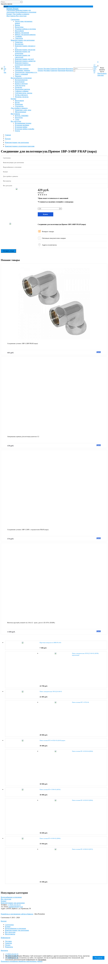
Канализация (19, 82)
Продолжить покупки (102, 74)
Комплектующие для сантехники (23, 40)
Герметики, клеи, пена (23, 110)
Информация (5, 938)
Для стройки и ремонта (20, 14)
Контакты (4, 950)
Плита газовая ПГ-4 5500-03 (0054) (50, 789)
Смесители (19, 38)
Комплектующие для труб (24, 59)
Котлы (17, 102)
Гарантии (8, 943)
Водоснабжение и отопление (25, 12)
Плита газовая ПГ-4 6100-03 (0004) (82, 800)
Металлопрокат (20, 112)
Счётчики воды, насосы (23, 93)
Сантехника (11, 10)
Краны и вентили (21, 83)
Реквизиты (9, 947)
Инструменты (10, 934)
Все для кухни (21, 16)
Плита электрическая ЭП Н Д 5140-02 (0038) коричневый (85, 654)
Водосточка (19, 27)
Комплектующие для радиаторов (22, 52)
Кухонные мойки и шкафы (24, 129)
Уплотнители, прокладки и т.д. (26, 72)
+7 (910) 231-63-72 (95, 68)
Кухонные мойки (21, 127)
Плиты (17, 131)
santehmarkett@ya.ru (15, 907)
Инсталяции (19, 31)
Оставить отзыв (8, 251)
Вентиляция (19, 100)
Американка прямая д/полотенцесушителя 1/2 (23, 436)
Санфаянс (18, 36)
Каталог (4, 921)
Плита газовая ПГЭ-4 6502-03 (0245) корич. (52, 740)
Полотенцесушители (22, 89)
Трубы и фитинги (21, 95)
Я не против (98, 958)
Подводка (18, 87)
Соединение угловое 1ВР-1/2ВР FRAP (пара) (22, 343)
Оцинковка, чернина (22, 70)
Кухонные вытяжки (22, 125)
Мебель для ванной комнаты (25, 34)
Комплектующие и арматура (25, 61)
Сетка (17, 119)
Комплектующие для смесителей (22, 56)
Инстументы (11, 16)
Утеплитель (19, 106)
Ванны (17, 25)
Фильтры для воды (21, 97)
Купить (45, 214)
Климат (9, 14)
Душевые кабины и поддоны (25, 29)
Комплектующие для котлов (25, 50)
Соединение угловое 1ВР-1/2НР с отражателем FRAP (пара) (28, 529)
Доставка (8, 941)
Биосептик (19, 117)
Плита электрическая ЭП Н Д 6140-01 (51, 691)
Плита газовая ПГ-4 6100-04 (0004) (82, 751)
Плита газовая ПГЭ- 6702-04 (80, 702)
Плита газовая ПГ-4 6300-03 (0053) (82, 849)
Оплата (7, 945)
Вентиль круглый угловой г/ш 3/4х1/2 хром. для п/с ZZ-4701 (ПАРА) (31, 622)
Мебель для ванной (22, 33)
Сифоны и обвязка (21, 91)
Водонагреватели (21, 80)
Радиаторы (19, 104)
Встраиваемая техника (23, 123)
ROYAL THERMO (21, 116)
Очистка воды (20, 85)
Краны (17, 66)
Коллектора (19, 44)
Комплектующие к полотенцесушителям (22, 64)
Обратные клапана (21, 68)
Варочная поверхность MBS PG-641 (50, 642)
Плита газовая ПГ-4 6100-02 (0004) (50, 838)
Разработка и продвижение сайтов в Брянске (17, 914)
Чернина (18, 76)
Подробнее (42, 960)
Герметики (19, 42)
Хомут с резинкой (21, 74)
